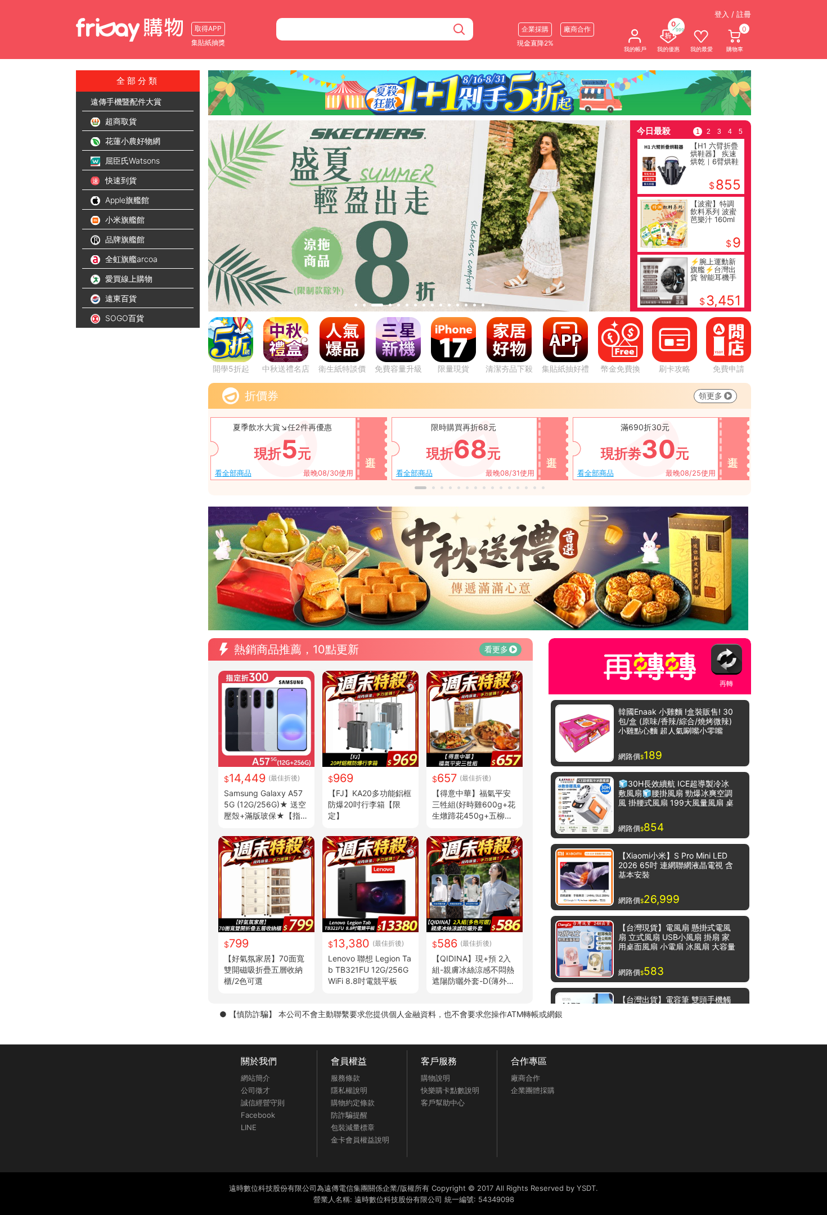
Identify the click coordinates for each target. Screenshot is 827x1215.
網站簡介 (255, 1077)
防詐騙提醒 (349, 1114)
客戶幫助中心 (443, 1102)
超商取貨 (120, 121)
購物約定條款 (353, 1102)
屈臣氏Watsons (131, 160)
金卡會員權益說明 (360, 1139)
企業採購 (535, 29)
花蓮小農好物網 (131, 141)
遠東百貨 (120, 298)
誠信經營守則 (263, 1102)
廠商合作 (525, 1077)
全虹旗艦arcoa (130, 259)
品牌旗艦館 (124, 239)
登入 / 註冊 (732, 14)
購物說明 (435, 1077)
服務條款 (345, 1077)
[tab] (355, 305)
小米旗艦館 (124, 219)
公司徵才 (255, 1090)
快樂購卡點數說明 (450, 1090)
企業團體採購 (533, 1090)
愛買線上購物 (127, 278)
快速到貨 (120, 180)
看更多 (496, 649)
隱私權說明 (349, 1090)
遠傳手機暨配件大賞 (126, 101)
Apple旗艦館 (126, 200)
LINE (249, 1127)
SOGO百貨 (123, 318)
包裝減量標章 (353, 1127)
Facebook (258, 1114)
